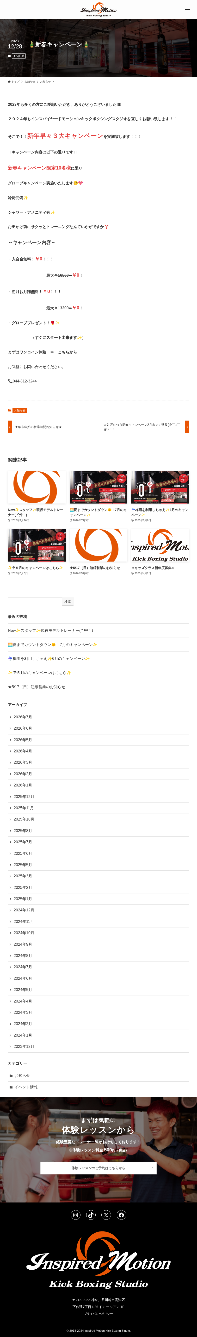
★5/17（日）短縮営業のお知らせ (36, 687)
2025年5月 (23, 865)
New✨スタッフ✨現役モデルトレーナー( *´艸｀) (50, 630)
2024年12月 (24, 910)
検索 (67, 602)
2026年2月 (23, 774)
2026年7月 (23, 717)
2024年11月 (24, 922)
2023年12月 (24, 1046)
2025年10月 (24, 819)
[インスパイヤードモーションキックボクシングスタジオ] (98, 9)
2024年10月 (24, 933)
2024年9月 (23, 944)
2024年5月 (23, 990)
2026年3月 (23, 762)
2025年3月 (23, 876)
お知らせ (19, 55)
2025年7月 (23, 842)
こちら (63, 352)
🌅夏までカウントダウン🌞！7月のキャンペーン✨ (53, 645)
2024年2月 (23, 1024)
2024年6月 (23, 978)
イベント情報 (26, 1087)
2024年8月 (23, 956)
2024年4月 (23, 1001)
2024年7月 (23, 967)
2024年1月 (23, 1035)
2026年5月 (23, 740)
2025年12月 (24, 797)
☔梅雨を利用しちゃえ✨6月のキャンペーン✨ (49, 659)
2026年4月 (23, 751)
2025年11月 (24, 808)
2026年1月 (23, 785)
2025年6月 (23, 853)
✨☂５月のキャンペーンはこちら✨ (39, 673)
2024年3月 (23, 1012)
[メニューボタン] (187, 9)
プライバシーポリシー (98, 1313)
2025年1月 (23, 899)
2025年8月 (23, 831)
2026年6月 (23, 728)
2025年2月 (23, 887)
